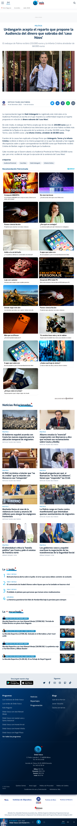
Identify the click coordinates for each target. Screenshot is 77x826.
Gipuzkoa (10, 597)
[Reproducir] (63, 622)
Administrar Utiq (55, 789)
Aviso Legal (32, 786)
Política (5, 432)
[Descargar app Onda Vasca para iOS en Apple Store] (27, 683)
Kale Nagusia (7, 708)
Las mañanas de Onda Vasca (13, 700)
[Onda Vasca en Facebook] (49, 683)
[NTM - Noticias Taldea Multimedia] (38, 800)
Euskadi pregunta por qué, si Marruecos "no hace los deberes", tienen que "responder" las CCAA (55, 475)
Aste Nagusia (7, 8)
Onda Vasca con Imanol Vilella (13, 729)
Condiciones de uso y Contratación (35, 789)
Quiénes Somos (21, 786)
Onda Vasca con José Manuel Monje (13, 713)
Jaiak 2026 (26, 8)
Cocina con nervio (58, 708)
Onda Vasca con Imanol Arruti (13, 724)
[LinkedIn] (58, 103)
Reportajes (35, 701)
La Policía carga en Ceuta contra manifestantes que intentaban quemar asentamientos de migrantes (57, 511)
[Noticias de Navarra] (66, 799)
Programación (36, 705)
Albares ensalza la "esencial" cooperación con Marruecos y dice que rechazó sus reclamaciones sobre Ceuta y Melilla (56, 438)
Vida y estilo (11, 574)
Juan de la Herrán (58, 700)
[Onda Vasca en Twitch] (65, 683)
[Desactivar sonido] (68, 822)
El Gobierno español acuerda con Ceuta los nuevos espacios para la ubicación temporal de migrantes (18, 437)
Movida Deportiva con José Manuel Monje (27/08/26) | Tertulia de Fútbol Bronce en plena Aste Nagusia (28, 622)
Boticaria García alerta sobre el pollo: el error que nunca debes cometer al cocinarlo (39, 577)
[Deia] (6, 799)
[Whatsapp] (68, 103)
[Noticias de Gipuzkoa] (22, 799)
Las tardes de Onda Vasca (12, 704)
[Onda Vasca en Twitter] (44, 683)
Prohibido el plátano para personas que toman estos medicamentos (33, 592)
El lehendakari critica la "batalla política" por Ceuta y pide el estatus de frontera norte (19, 550)
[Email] (73, 103)
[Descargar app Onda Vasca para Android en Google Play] (13, 683)
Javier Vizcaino (57, 704)
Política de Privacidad (46, 786)
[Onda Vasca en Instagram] (60, 683)
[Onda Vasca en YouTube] (54, 683)
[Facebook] (63, 103)
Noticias (33, 697)
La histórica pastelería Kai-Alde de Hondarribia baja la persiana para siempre (36, 600)
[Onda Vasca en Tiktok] (70, 683)
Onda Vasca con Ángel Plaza (12, 733)
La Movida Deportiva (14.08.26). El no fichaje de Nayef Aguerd (26, 659)
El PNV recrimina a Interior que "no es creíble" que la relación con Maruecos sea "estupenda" (18, 475)
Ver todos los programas (11, 737)
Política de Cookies (62, 786)
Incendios (17, 8)
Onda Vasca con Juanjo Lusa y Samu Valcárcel (13, 719)
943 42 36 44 (39, 765)
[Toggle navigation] (2, 2)
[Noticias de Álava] (51, 799)
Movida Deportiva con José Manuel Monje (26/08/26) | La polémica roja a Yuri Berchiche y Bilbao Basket (30, 647)
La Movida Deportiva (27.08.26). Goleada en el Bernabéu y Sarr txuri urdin (29, 635)
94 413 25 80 (40, 760)
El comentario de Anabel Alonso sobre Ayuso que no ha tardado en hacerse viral (38, 584)
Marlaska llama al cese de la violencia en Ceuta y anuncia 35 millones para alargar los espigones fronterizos (19, 513)
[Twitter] (52, 103)
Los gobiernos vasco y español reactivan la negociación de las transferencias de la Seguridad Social (57, 550)
